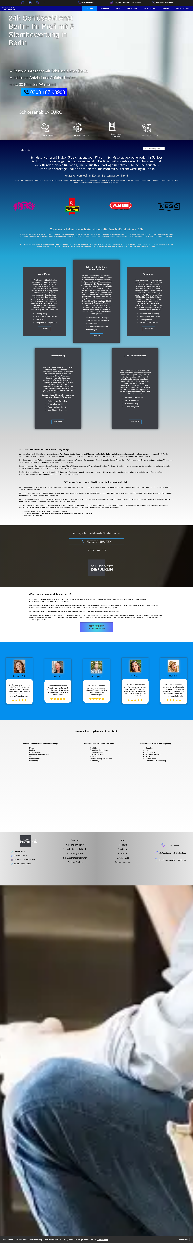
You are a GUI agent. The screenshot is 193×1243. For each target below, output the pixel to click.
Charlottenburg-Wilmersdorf (101, 758)
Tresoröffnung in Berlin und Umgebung (155, 743)
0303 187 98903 (88, 2)
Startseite (89, 8)
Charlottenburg (35, 752)
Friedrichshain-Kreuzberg (39, 754)
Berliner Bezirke (75, 862)
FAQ (118, 8)
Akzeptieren (183, 1240)
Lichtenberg (33, 761)
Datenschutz (123, 857)
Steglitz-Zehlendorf (97, 754)
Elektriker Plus (19, 851)
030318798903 (153, 599)
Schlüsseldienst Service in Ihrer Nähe (99, 743)
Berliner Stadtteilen (105, 244)
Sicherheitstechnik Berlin (75, 849)
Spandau (32, 756)
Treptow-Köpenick (97, 752)
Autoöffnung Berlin (75, 844)
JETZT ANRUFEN (99, 541)
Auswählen (44, 329)
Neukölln (93, 748)
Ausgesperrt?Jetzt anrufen (96, 627)
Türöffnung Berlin (75, 853)
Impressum (123, 853)
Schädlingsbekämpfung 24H (24, 860)
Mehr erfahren (102, 1240)
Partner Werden (182, 8)
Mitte (31, 748)
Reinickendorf (34, 758)
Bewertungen (149, 8)
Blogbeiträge (132, 8)
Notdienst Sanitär (20, 856)
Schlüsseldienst (83, 161)
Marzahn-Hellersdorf (154, 754)
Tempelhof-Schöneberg (99, 750)
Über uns (75, 840)
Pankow (32, 750)
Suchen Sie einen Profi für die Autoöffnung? (40, 743)
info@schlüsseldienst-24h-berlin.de (96, 533)
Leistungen (105, 8)
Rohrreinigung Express (22, 864)
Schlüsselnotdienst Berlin (75, 857)
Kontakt (166, 8)
